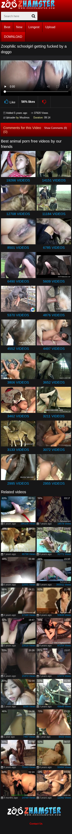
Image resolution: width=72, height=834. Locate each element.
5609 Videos (54, 281)
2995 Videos (18, 483)
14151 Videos (54, 180)
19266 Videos (18, 180)
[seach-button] (33, 16)
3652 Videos (54, 382)
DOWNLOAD (13, 36)
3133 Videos (18, 450)
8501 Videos (18, 248)
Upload (50, 27)
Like (12, 102)
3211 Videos (54, 416)
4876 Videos (54, 315)
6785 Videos (54, 248)
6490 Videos (18, 281)
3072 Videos (54, 450)
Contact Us (36, 823)
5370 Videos (18, 315)
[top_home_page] (30, 4)
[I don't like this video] (44, 102)
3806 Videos (18, 382)
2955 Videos (54, 483)
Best (7, 27)
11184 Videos (53, 214)
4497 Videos (54, 349)
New (19, 27)
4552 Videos (18, 349)
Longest (33, 27)
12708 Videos (18, 214)
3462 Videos (18, 416)
